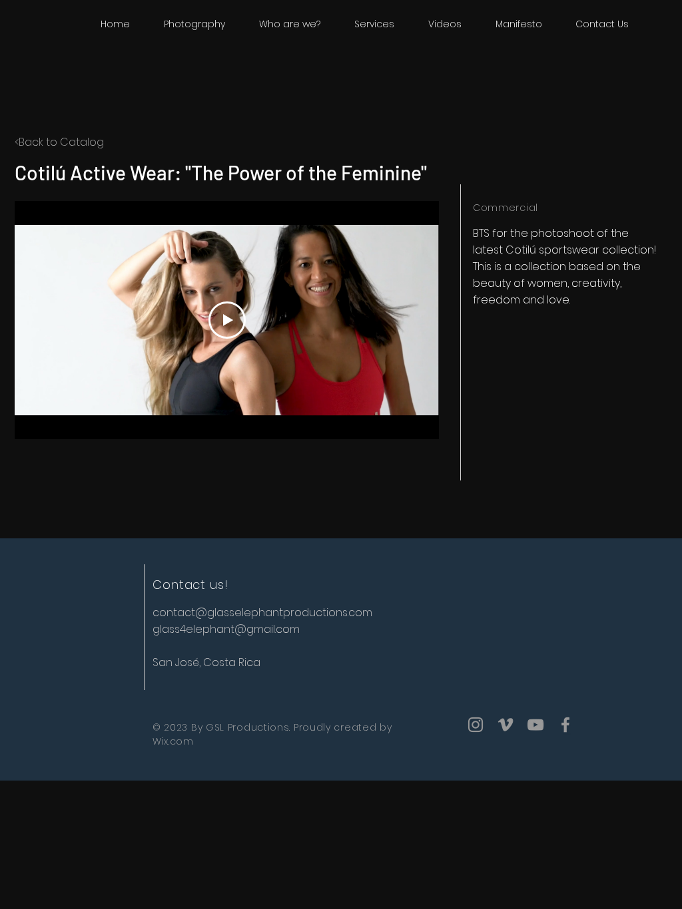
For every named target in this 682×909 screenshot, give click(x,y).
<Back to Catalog (59, 142)
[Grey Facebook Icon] (565, 725)
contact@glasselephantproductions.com (262, 612)
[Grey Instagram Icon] (476, 725)
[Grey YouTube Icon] (535, 725)
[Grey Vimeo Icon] (505, 725)
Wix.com (173, 741)
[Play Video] (227, 320)
